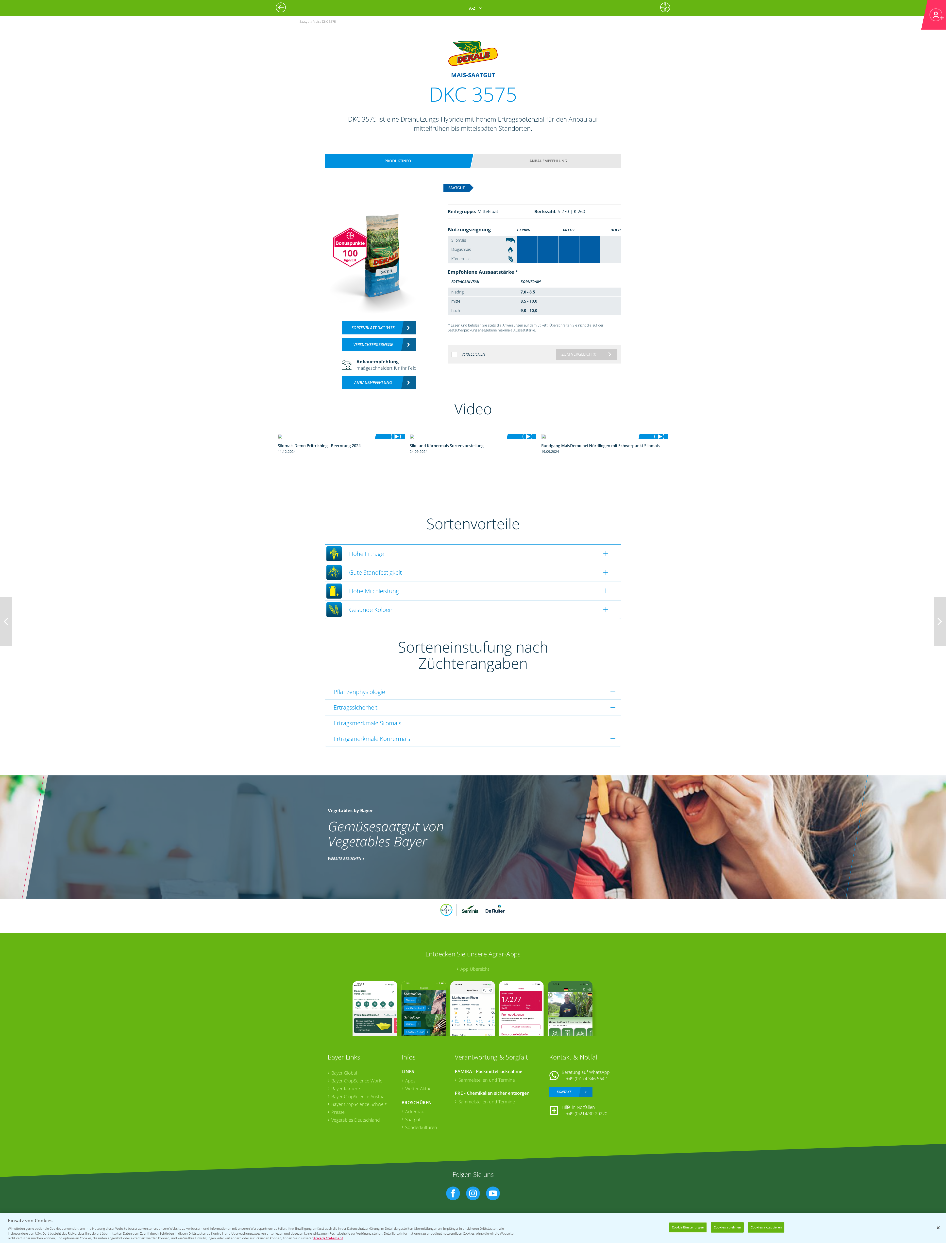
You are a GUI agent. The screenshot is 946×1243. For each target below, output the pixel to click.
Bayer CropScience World (357, 1081)
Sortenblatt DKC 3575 (373, 327)
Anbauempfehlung (548, 160)
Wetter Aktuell (419, 1089)
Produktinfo (398, 160)
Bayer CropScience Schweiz (359, 1104)
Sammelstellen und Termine (486, 1080)
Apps (410, 1081)
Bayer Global (344, 1073)
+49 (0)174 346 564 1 (587, 1078)
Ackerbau (414, 1112)
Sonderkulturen (421, 1127)
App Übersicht (474, 969)
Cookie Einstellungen (688, 1227)
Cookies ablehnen (727, 1227)
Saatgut (413, 1119)
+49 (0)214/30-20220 (586, 1113)
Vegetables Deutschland (355, 1120)
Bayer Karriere (345, 1089)
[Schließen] (938, 1227)
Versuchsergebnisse (373, 344)
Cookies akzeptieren (766, 1227)
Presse (338, 1112)
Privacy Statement (328, 1238)
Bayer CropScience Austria (358, 1096)
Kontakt (564, 1091)
